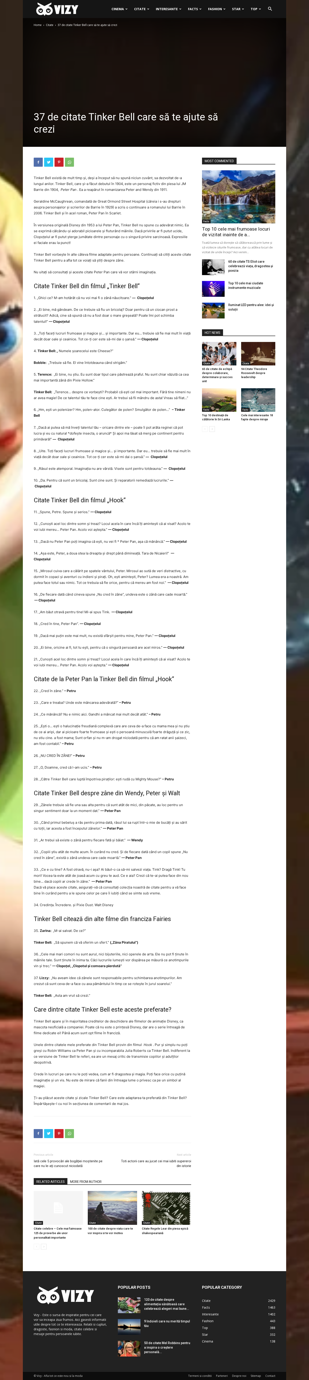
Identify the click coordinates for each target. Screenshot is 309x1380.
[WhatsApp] (69, 162)
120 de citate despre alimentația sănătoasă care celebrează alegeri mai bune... (166, 1304)
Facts (193, 9)
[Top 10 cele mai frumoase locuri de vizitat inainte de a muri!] (238, 196)
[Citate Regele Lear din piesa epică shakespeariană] (166, 1208)
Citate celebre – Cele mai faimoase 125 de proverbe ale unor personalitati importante (58, 1233)
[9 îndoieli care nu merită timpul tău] (129, 1327)
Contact (270, 1376)
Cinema (118, 9)
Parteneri (222, 1376)
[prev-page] (36, 1246)
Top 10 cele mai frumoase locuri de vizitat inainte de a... (236, 231)
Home (38, 25)
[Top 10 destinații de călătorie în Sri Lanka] (219, 400)
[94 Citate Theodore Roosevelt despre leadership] (258, 353)
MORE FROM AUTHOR (86, 1182)
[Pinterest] (59, 162)
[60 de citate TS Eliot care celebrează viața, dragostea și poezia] (213, 267)
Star (236, 9)
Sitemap (256, 1376)
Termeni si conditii (200, 1376)
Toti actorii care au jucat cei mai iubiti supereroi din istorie (156, 1163)
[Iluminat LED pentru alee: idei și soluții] (213, 310)
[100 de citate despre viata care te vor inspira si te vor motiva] (112, 1208)
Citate (140, 9)
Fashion (215, 9)
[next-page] (44, 1246)
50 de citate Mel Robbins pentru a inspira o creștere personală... (167, 1347)
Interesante (167, 9)
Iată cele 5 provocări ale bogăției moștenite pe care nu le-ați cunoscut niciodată (68, 1163)
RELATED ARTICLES (50, 1182)
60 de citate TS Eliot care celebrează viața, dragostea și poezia (250, 266)
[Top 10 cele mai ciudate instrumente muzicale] (213, 289)
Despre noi (239, 1376)
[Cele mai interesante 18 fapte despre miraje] (258, 400)
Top (254, 9)
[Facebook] (38, 162)
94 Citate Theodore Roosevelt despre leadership (254, 373)
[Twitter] (48, 162)
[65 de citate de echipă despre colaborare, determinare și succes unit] (219, 353)
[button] (269, 9)
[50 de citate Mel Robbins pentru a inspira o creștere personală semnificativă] (129, 1349)
